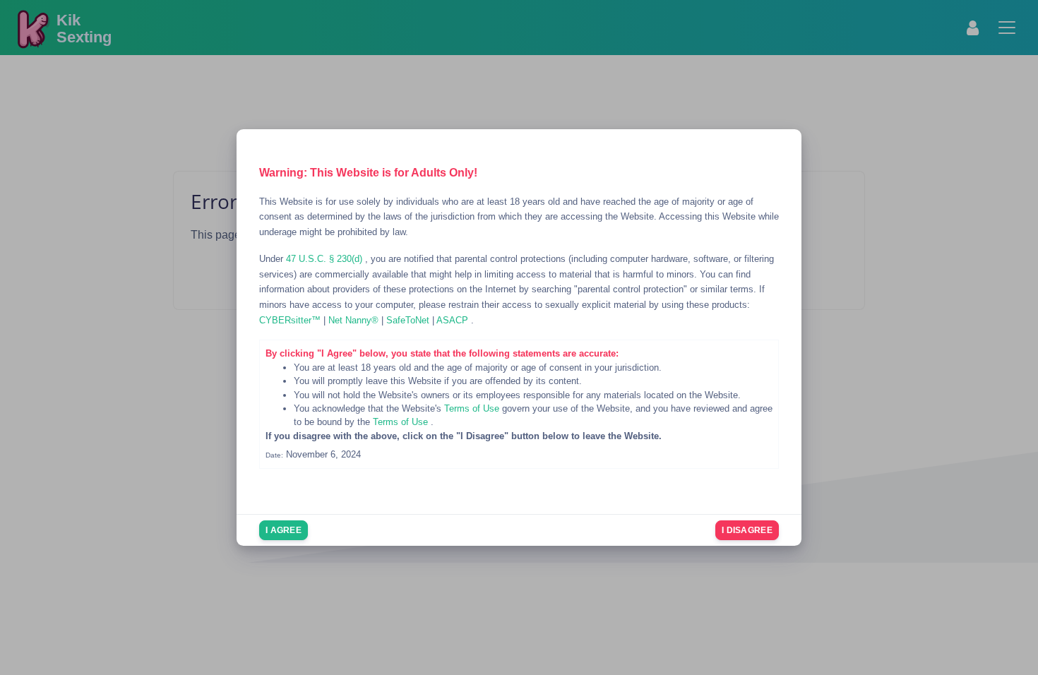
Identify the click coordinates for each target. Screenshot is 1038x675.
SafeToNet (409, 320)
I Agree (284, 530)
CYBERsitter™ (291, 320)
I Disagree (747, 530)
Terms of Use (473, 408)
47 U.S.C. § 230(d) (325, 258)
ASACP (453, 320)
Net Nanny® (354, 320)
